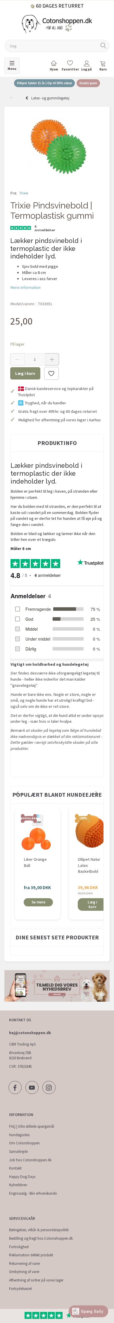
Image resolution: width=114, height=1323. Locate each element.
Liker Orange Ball (35, 862)
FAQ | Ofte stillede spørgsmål (31, 1126)
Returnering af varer (24, 1263)
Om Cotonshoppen (24, 1143)
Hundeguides (19, 1134)
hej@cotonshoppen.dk (30, 1032)
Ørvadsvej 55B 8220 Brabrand (20, 1055)
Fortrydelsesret (20, 1288)
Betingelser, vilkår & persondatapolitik (39, 1229)
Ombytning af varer (24, 1271)
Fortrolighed (19, 1246)
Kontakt (15, 1168)
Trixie (23, 193)
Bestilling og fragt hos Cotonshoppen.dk (41, 1238)
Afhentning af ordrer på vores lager (36, 1280)
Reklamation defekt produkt (31, 1255)
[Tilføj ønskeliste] (51, 373)
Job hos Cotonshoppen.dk (30, 1160)
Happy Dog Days (22, 1176)
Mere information (25, 287)
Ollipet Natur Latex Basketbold (89, 865)
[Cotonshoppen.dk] (57, 24)
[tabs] (103, 67)
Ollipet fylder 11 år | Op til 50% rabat (44, 83)
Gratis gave (88, 83)
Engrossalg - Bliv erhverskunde (33, 1193)
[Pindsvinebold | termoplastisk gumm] (57, 146)
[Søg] (103, 46)
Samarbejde (18, 1151)
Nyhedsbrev (18, 1184)
